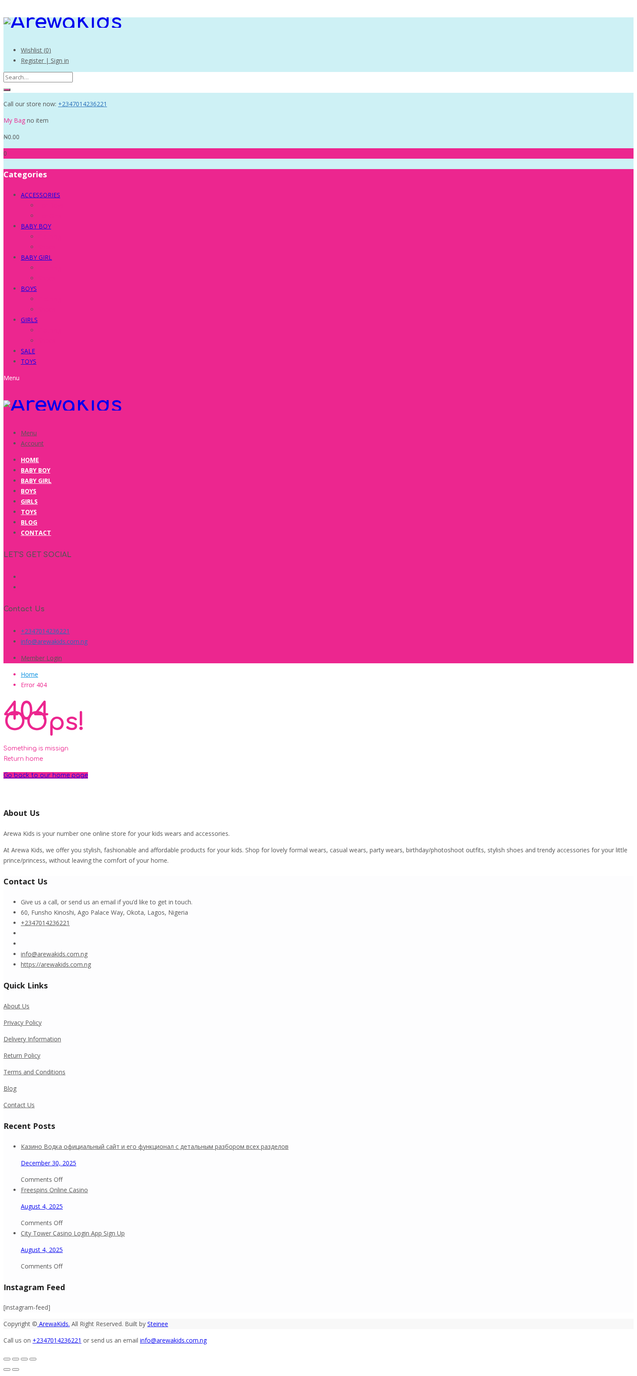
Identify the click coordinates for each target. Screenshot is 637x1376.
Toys (29, 512)
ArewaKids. (53, 1324)
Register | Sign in (45, 60)
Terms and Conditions (34, 1072)
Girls (29, 501)
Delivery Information (32, 1039)
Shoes (46, 247)
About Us (16, 1006)
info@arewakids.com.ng (54, 641)
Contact (36, 532)
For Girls (50, 216)
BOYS (29, 288)
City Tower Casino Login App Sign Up (73, 1233)
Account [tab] (32, 443)
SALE (28, 351)
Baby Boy (35, 470)
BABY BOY (36, 226)
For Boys (51, 205)
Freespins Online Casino (54, 1190)
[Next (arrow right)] (15, 1369)
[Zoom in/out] (6, 1359)
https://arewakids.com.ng (56, 964)
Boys (28, 491)
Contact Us (19, 1105)
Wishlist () (36, 50)
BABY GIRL (36, 257)
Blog (29, 522)
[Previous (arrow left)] (6, 1369)
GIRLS (29, 320)
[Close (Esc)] (32, 1359)
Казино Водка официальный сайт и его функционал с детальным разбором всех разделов (155, 1146)
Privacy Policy (22, 1022)
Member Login (41, 658)
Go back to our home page (45, 775)
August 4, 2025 (42, 1206)
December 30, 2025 (48, 1163)
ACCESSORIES (40, 195)
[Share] (24, 1359)
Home (30, 460)
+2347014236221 (82, 104)
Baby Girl (36, 480)
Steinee (157, 1324)
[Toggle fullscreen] (15, 1359)
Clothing (49, 236)
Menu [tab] (29, 433)
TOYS (28, 361)
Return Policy (21, 1055)
